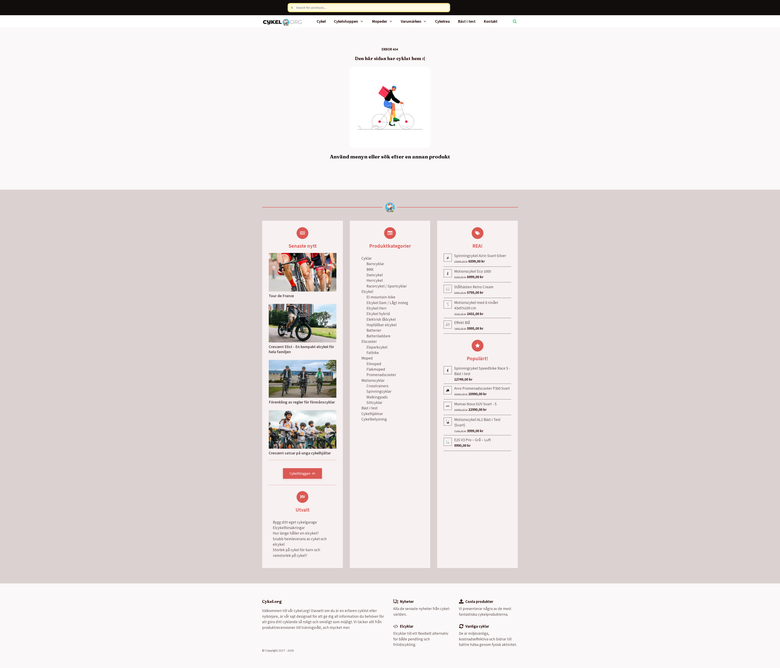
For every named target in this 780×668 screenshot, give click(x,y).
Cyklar (366, 258)
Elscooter (369, 341)
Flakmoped (375, 369)
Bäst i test (467, 21)
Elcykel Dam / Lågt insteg (387, 302)
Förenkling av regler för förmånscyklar (302, 401)
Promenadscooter (381, 374)
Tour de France (281, 295)
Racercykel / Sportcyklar (386, 285)
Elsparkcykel (376, 347)
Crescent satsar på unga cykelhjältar (300, 452)
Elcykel (367, 291)
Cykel (321, 21)
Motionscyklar (373, 380)
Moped (367, 357)
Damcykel (374, 274)
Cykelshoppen (346, 21)
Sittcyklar (374, 402)
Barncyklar (375, 263)
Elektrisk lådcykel (381, 319)
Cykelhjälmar (372, 413)
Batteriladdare (378, 335)
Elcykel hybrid (378, 313)
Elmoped (373, 363)
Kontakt (490, 21)
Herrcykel (374, 280)
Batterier (373, 330)
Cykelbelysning (374, 419)
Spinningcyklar (378, 391)
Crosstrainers (377, 385)
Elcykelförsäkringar (289, 527)
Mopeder (379, 21)
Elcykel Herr (376, 308)
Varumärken (411, 21)
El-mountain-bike (380, 296)
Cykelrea (442, 21)
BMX (370, 269)
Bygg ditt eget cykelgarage (295, 522)
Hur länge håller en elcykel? (295, 533)
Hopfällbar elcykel (381, 324)
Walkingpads (377, 396)
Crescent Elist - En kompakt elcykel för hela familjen (301, 349)
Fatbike (372, 352)
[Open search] (514, 21)
